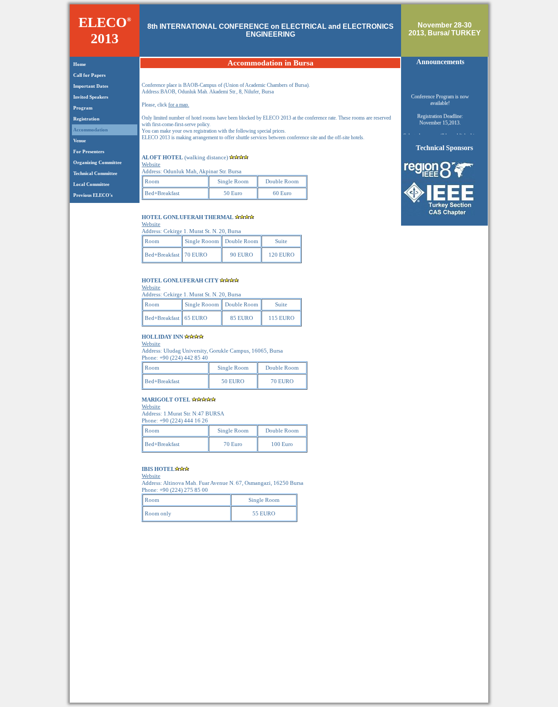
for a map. (178, 105)
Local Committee (90, 184)
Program (82, 107)
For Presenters (88, 151)
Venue (79, 140)
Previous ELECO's (92, 195)
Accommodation (90, 129)
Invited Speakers (90, 97)
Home (79, 64)
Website (151, 164)
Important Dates (90, 86)
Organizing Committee (97, 162)
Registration (85, 118)
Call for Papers (88, 75)
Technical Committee (94, 173)
